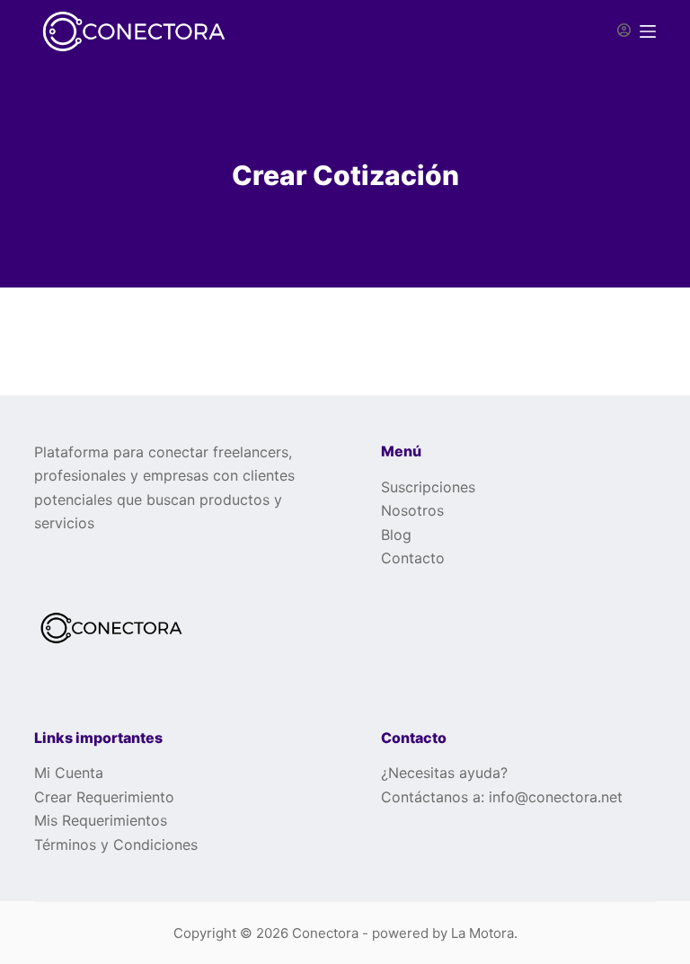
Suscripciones (428, 487)
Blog (396, 535)
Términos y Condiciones (116, 844)
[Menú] (648, 31)
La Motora (482, 933)
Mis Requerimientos (100, 820)
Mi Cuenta (68, 773)
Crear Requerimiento (104, 797)
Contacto (413, 558)
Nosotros (412, 510)
